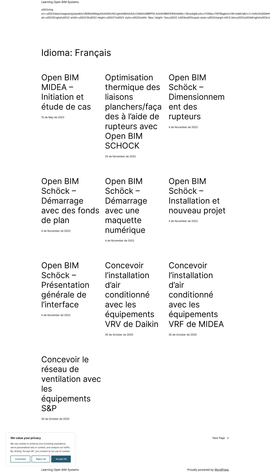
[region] (40, 449)
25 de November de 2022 (120, 156)
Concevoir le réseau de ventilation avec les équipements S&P (71, 384)
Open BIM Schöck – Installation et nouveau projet (197, 195)
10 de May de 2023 (52, 117)
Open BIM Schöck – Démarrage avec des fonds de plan (70, 200)
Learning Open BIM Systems (60, 2)
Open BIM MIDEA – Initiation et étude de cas (66, 92)
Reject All (41, 459)
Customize (20, 459)
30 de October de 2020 (119, 334)
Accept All (61, 459)
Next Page (220, 437)
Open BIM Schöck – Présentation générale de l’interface (65, 285)
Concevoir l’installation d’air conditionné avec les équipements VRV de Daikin (131, 295)
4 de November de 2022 (183, 127)
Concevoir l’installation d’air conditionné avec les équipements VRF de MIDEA (196, 295)
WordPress (222, 469)
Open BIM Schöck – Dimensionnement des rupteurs (197, 97)
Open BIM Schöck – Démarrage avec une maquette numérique (126, 205)
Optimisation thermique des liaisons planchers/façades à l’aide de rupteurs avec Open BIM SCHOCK (133, 112)
